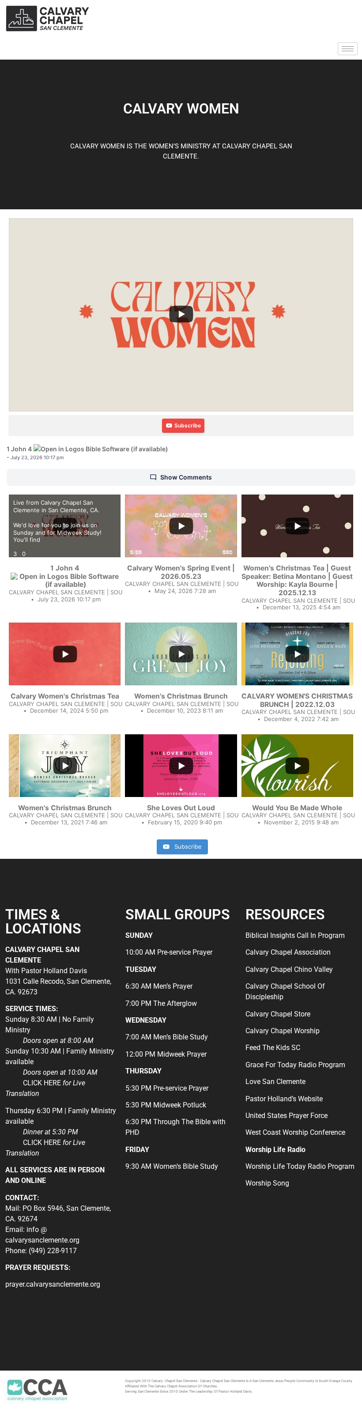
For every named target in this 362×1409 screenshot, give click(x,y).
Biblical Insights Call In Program (295, 935)
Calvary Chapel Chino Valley (289, 969)
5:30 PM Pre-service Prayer (166, 1088)
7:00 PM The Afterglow (161, 1003)
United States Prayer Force (286, 1115)
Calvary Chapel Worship (282, 1031)
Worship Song (267, 1183)
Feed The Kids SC (272, 1047)
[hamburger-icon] (348, 48)
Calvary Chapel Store (277, 1014)
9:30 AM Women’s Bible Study (171, 1166)
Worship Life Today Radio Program (299, 1166)
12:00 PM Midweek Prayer (166, 1054)
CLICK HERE (42, 1083)
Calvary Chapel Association (288, 952)
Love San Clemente (275, 1081)
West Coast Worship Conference (295, 1132)
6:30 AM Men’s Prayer (158, 986)
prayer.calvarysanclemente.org (52, 1284)
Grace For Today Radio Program (295, 1065)
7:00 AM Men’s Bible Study (166, 1037)
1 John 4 (19, 449)
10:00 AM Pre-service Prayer (168, 952)
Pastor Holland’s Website (284, 1099)
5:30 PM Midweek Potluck (165, 1105)
